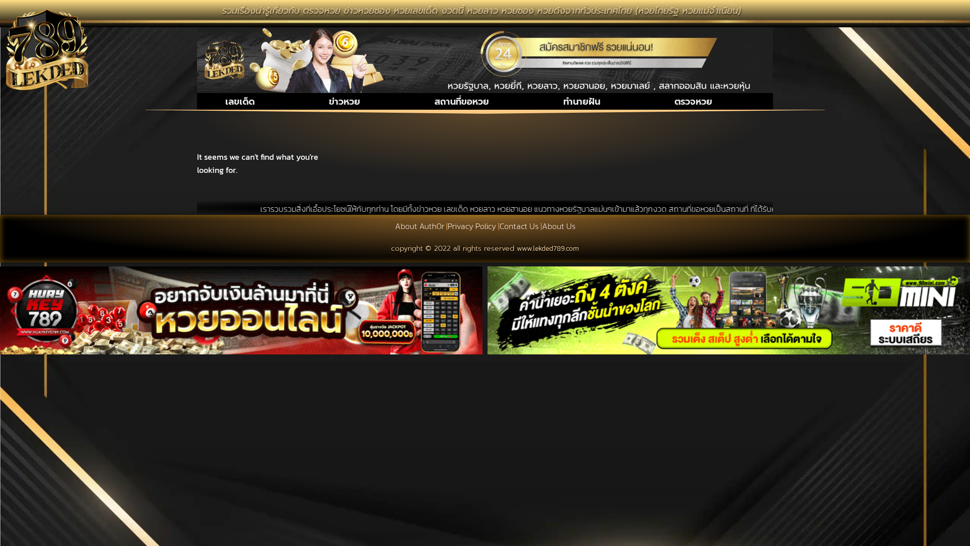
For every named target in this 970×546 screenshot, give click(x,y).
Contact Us (519, 226)
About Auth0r (419, 226)
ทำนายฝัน (581, 102)
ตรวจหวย (693, 102)
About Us (558, 226)
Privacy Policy (472, 226)
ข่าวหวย (344, 102)
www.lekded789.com (548, 248)
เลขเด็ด (240, 102)
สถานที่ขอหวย (461, 102)
